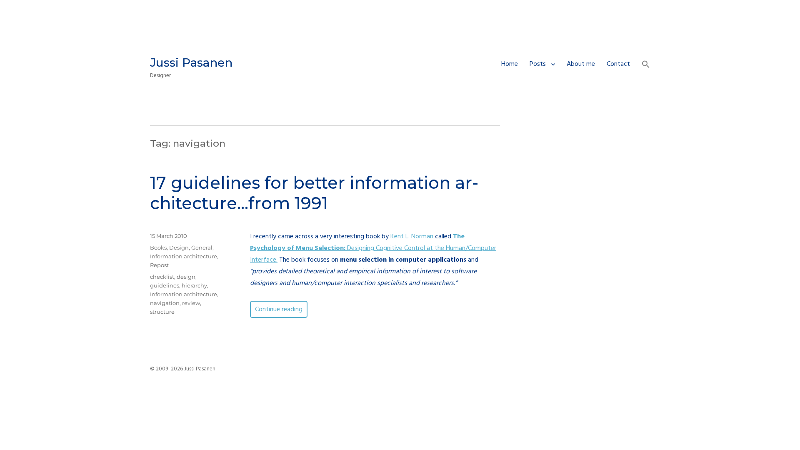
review (191, 303)
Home (509, 64)
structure (162, 311)
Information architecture (183, 256)
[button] (646, 65)
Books (158, 247)
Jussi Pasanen (191, 62)
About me (581, 64)
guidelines (164, 285)
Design (179, 247)
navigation (165, 303)
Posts (538, 64)
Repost (159, 265)
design (186, 276)
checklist (162, 276)
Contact (618, 64)
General (201, 247)
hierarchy (194, 285)
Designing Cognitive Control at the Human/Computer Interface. (373, 248)
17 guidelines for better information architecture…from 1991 (314, 192)
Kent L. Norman (411, 236)
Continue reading (281, 309)
